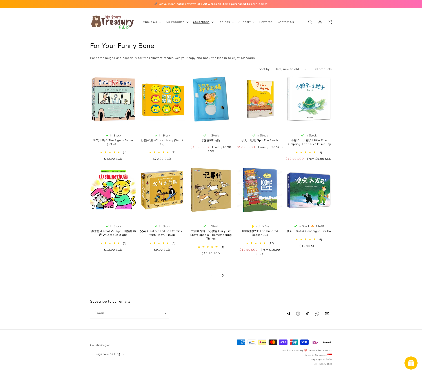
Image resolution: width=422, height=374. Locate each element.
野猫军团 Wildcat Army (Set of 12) (162, 142)
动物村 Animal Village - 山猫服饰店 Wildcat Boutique (113, 233)
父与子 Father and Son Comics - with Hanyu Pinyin (162, 233)
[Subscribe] (164, 313)
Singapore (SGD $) (107, 354)
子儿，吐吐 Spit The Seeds (259, 140)
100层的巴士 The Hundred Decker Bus (260, 233)
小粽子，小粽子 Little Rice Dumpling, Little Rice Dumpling (309, 142)
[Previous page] (199, 276)
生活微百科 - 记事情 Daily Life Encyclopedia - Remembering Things (211, 235)
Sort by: (264, 69)
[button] (151, 22)
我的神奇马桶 (211, 140)
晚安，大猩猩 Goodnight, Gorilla (309, 231)
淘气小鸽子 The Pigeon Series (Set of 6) (113, 142)
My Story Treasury (293, 350)
